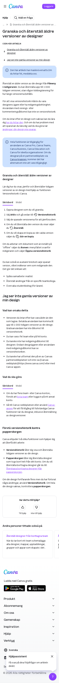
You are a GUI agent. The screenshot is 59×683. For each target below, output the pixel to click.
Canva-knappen (18, 159)
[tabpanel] (29, 231)
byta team (22, 396)
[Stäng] (52, 656)
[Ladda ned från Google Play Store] (14, 591)
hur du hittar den (14, 122)
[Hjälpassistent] (52, 676)
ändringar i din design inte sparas (19, 129)
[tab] (8, 202)
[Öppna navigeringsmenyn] (5, 6)
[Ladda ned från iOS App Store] (36, 591)
